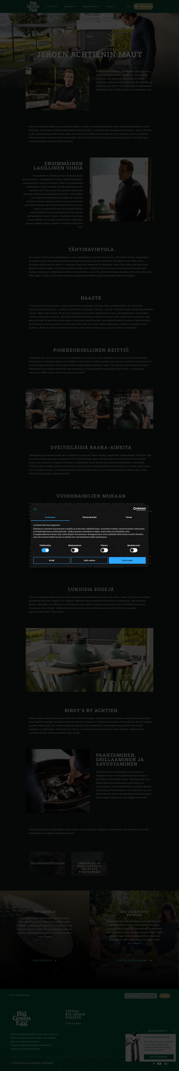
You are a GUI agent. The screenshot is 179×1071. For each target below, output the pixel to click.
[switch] (74, 550)
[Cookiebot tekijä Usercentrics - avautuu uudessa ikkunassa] (134, 509)
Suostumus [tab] (50, 517)
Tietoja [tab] (129, 517)
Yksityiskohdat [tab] (89, 517)
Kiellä (51, 560)
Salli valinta (89, 560)
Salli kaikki (127, 560)
